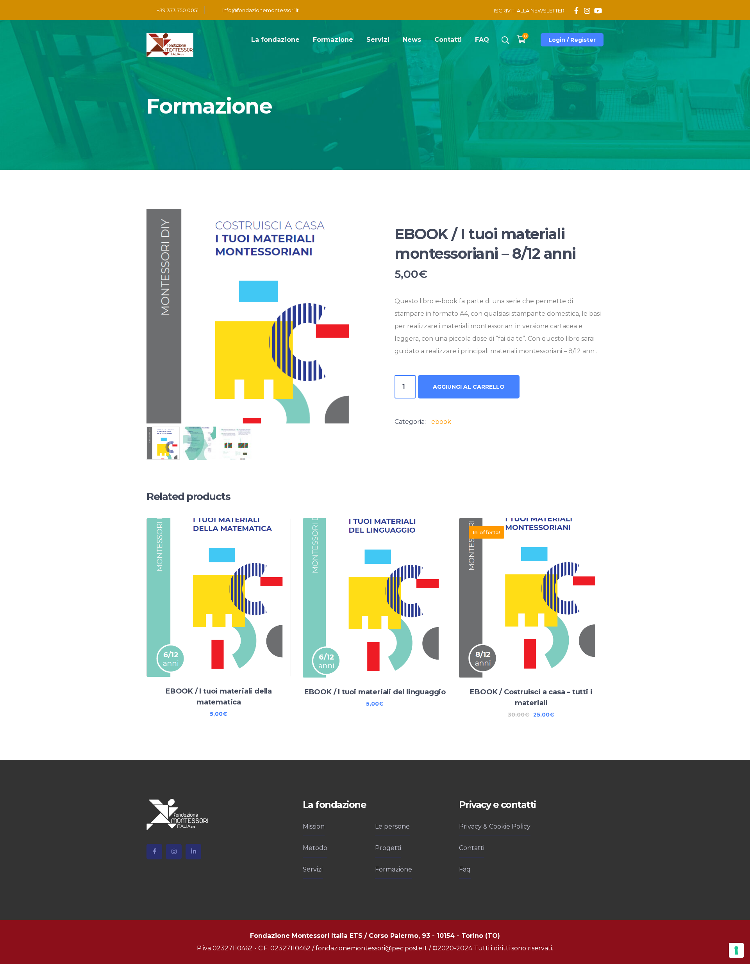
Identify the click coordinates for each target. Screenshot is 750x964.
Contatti (471, 848)
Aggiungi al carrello (469, 386)
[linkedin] (193, 851)
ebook (441, 421)
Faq (465, 869)
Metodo (315, 848)
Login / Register (572, 39)
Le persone (392, 826)
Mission (314, 826)
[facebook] (154, 851)
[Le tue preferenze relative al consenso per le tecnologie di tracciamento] (736, 950)
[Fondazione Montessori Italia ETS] (169, 44)
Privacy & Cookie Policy (494, 826)
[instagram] (174, 851)
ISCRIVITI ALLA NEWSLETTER (529, 10)
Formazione (393, 869)
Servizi (313, 869)
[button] (347, 222)
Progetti (388, 848)
